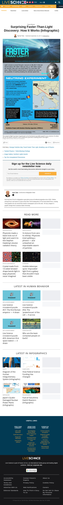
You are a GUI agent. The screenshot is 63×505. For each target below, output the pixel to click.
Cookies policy (48, 483)
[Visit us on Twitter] (22, 2)
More (52, 6)
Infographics (46, 36)
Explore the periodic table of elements (31, 444)
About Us (46, 478)
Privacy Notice (50, 177)
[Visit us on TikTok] (32, 2)
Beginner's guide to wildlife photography (45, 436)
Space (46, 6)
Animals (7, 6)
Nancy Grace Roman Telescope (41, 10)
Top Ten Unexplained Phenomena (14, 157)
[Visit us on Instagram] (25, 2)
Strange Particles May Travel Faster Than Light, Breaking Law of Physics (31, 147)
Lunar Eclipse (25, 10)
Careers (46, 487)
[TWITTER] (13, 195)
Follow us (49, 142)
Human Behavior (31, 24)
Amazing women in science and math (31, 439)
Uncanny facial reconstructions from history (31, 449)
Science (30, 6)
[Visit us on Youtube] (27, 2)
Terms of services (25, 177)
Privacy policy (28, 483)
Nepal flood (13, 10)
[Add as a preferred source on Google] (31, 470)
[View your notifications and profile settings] (55, 2)
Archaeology (16, 6)
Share (6, 142)
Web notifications (30, 487)
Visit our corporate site (34, 465)
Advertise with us (10, 487)
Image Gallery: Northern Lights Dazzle (16, 154)
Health (24, 6)
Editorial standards (11, 490)
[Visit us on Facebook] (19, 2)
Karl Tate (21, 36)
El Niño (56, 10)
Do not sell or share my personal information (51, 492)
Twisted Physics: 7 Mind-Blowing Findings (17, 151)
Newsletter (57, 142)
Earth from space (18, 434)
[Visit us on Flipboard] (30, 2)
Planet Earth (38, 6)
